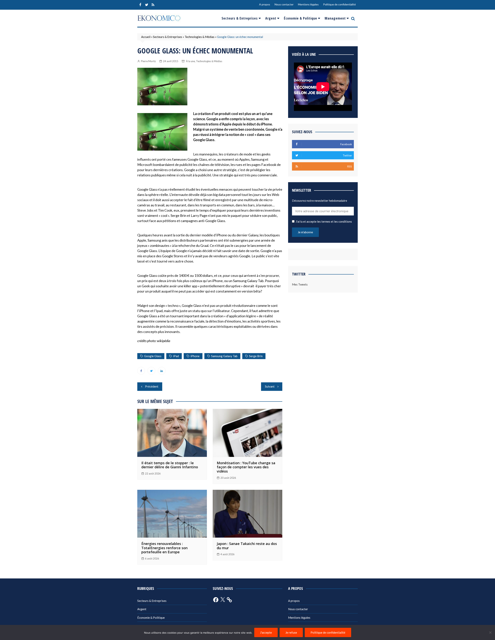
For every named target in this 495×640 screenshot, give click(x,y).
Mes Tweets (300, 284)
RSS (153, 5)
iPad (176, 356)
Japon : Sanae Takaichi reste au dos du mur (247, 545)
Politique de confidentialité (339, 4)
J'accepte (266, 632)
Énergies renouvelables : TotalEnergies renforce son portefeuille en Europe (164, 547)
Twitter (146, 5)
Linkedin (162, 371)
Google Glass (152, 356)
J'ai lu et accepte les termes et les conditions (324, 221)
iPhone (195, 356)
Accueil (145, 37)
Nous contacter (284, 4)
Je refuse (291, 632)
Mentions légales (308, 4)
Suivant (270, 386)
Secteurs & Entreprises (240, 18)
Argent (270, 18)
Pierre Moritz (148, 61)
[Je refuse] (490, 632)
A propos (264, 4)
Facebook (140, 5)
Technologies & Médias (199, 37)
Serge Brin (256, 356)
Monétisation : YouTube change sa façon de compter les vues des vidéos (246, 467)
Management (335, 18)
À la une (190, 61)
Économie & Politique (300, 18)
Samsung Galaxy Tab (224, 356)
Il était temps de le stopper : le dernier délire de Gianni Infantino (169, 465)
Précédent (151, 386)
